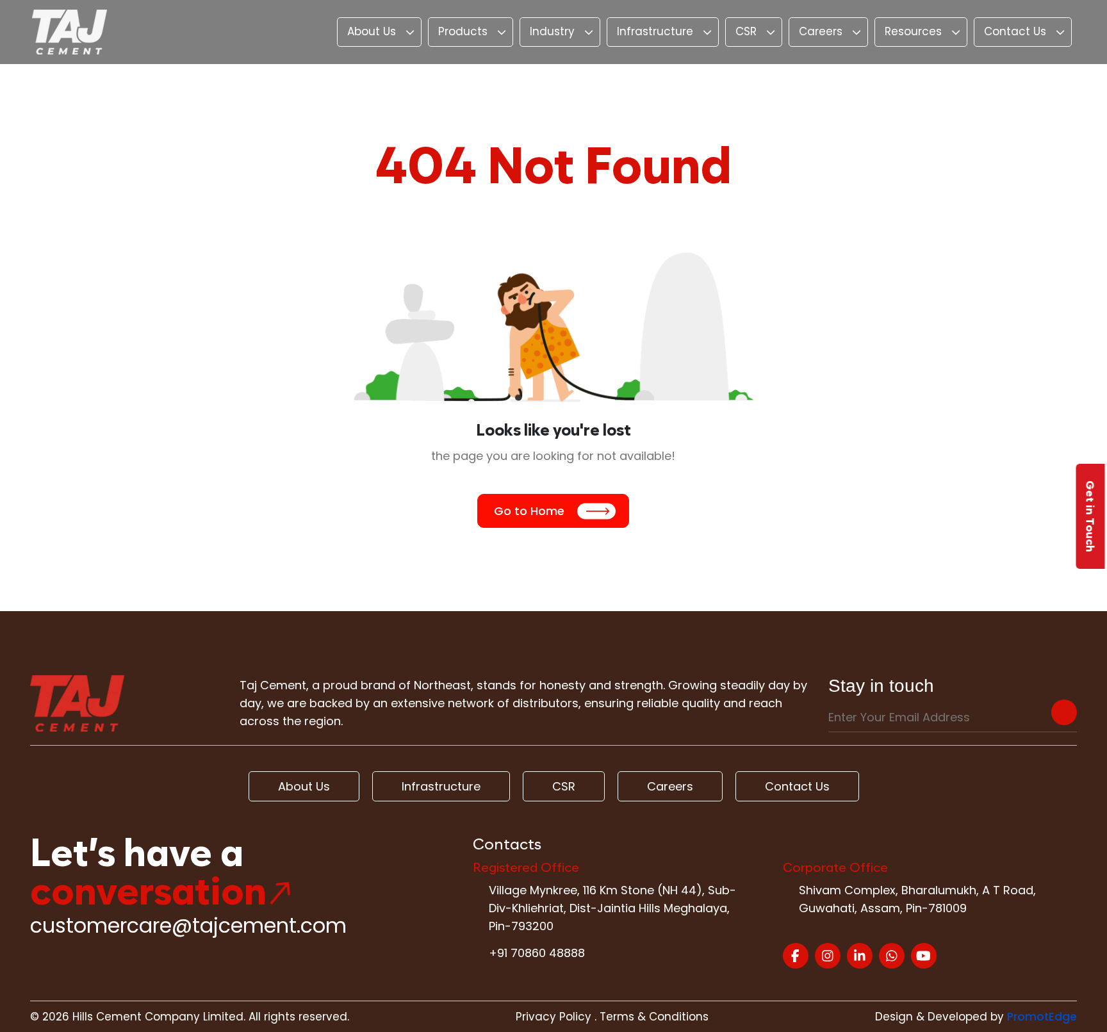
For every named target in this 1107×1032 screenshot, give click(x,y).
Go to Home (529, 511)
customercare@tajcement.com (188, 925)
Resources (913, 31)
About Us (371, 31)
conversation (148, 891)
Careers (820, 31)
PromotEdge (1042, 1016)
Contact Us (1015, 31)
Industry (552, 31)
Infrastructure (655, 31)
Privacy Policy (553, 1016)
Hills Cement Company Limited (157, 1016)
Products (463, 31)
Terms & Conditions (654, 1016)
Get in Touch (1090, 516)
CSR (746, 31)
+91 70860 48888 (537, 953)
